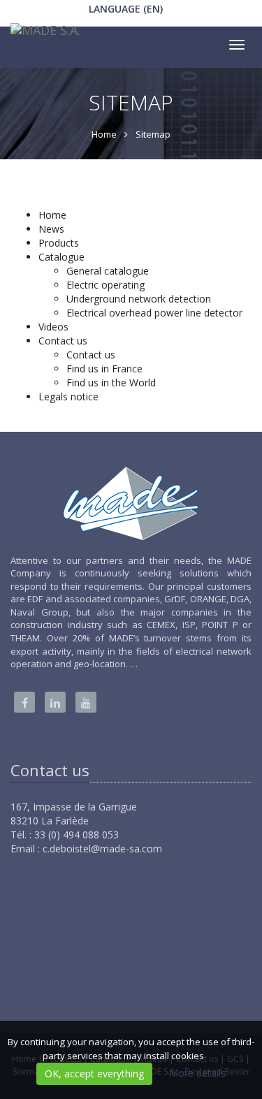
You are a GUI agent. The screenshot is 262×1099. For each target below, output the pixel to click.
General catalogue (107, 270)
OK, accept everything (94, 1073)
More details (197, 1072)
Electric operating (105, 284)
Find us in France (104, 368)
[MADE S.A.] (43, 33)
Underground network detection (138, 298)
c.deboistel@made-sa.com (102, 848)
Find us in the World (111, 382)
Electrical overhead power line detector (154, 312)
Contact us (90, 354)
